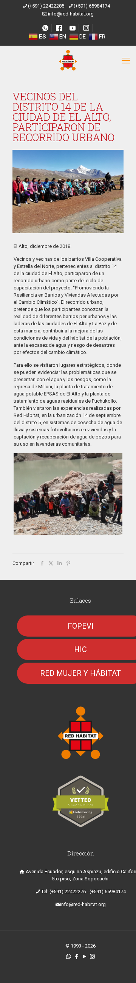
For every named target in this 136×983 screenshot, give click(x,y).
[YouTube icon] (84, 956)
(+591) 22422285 (46, 6)
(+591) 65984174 (92, 6)
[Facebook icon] (76, 956)
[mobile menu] (125, 60)
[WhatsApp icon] (68, 956)
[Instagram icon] (92, 956)
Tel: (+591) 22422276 (63, 891)
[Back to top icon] (120, 967)
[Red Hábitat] (68, 60)
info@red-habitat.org (71, 14)
